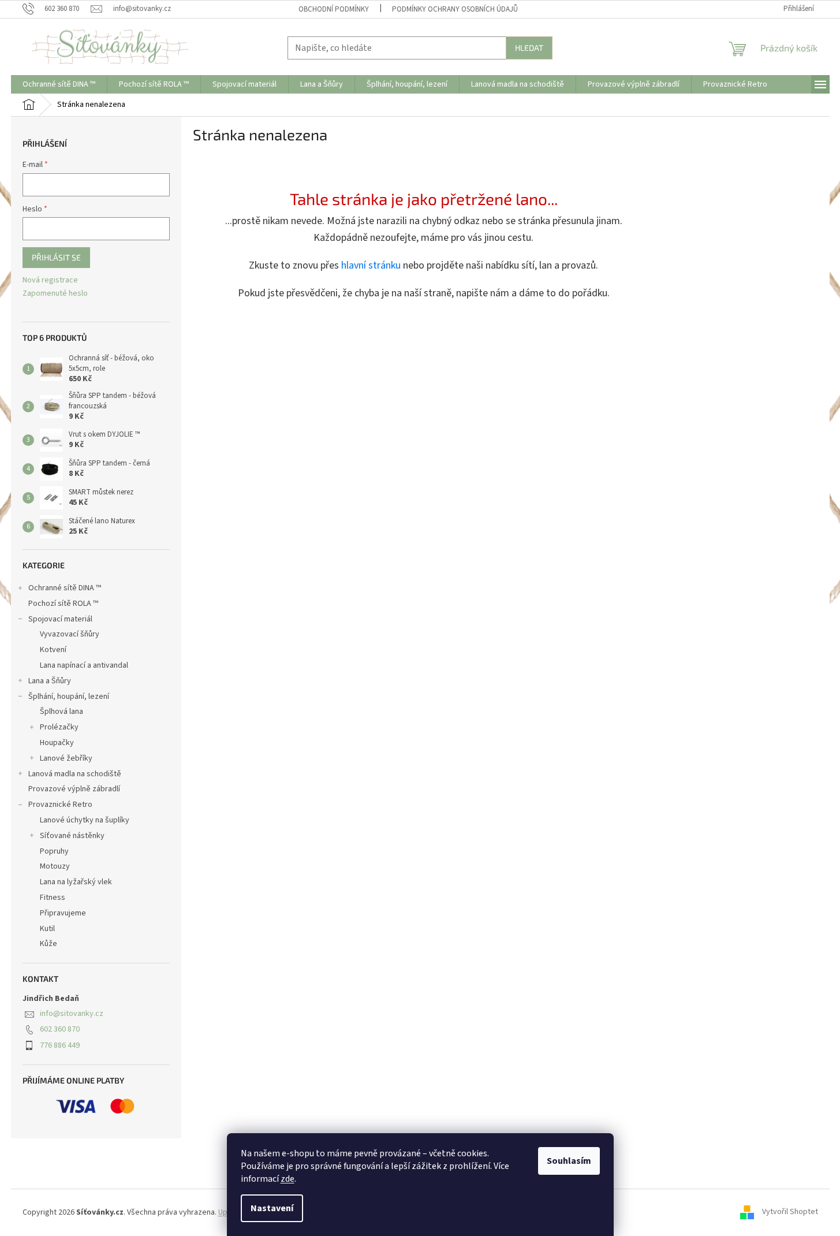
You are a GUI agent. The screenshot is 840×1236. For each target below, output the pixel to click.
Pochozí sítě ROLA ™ (63, 603)
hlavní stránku (371, 265)
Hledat (529, 48)
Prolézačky (59, 727)
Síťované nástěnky (72, 836)
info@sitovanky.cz (71, 1013)
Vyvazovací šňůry (69, 634)
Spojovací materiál (60, 619)
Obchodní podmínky (333, 9)
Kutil (47, 929)
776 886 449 (60, 1045)
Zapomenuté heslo (55, 293)
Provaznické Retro (60, 804)
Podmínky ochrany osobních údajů (455, 9)
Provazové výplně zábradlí (74, 789)
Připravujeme (63, 913)
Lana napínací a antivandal (84, 665)
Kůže (48, 944)
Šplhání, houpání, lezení (68, 696)
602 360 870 (60, 1029)
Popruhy (54, 851)
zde (287, 1178)
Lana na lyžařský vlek (76, 882)
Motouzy (55, 866)
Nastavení (272, 1208)
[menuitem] (59, 84)
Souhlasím (569, 1161)
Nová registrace (50, 280)
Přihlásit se (56, 257)
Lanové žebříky (66, 758)
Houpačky (57, 743)
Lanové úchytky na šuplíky (84, 820)
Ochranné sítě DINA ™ (64, 588)
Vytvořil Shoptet (790, 1212)
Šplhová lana (61, 711)
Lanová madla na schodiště (74, 774)
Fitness (52, 897)
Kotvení (53, 650)
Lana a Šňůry (49, 681)
